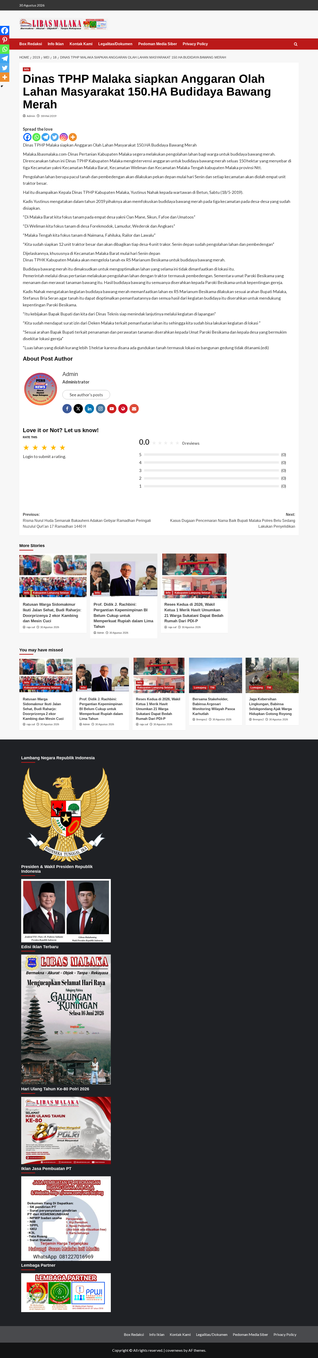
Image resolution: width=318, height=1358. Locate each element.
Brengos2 (201, 719)
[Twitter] (55, 137)
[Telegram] (45, 137)
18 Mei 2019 (48, 116)
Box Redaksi (30, 44)
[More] (73, 137)
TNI (212, 687)
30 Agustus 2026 (49, 627)
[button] (296, 44)
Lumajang (200, 687)
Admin (31, 116)
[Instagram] (64, 137)
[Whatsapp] (36, 137)
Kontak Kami (81, 44)
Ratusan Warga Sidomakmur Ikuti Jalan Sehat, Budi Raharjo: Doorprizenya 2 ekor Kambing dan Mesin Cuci (43, 709)
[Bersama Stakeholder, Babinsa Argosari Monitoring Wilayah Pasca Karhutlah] (215, 675)
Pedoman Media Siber (157, 44)
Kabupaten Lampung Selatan (51, 592)
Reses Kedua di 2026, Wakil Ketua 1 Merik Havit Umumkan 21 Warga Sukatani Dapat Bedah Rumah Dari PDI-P (158, 709)
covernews (174, 1350)
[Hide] (2, 86)
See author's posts (86, 394)
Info (26, 69)
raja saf (31, 627)
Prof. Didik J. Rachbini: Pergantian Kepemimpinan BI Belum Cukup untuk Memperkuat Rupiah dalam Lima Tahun (123, 615)
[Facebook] (27, 137)
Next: (232, 520)
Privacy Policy (195, 44)
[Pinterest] (4, 39)
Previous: (87, 520)
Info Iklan (56, 44)
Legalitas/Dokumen (115, 44)
